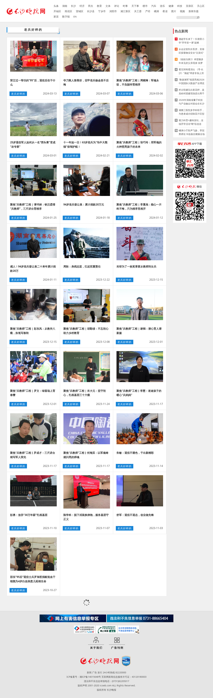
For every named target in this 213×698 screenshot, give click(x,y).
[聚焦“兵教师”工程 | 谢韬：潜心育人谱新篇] (139, 305)
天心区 (201, 5)
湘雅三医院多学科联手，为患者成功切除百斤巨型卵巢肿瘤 (191, 112)
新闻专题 (194, 11)
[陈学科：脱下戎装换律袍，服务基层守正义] (86, 492)
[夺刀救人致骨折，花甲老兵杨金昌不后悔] (86, 57)
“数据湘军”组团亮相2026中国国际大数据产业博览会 (191, 81)
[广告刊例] (116, 643)
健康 (171, 5)
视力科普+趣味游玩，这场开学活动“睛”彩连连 (191, 122)
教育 (99, 5)
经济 (82, 5)
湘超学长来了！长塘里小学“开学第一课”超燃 (191, 40)
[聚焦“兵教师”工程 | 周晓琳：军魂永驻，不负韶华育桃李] (139, 57)
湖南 (64, 5)
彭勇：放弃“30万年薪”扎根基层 (28, 515)
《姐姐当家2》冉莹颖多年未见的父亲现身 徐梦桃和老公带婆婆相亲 (191, 61)
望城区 (79, 11)
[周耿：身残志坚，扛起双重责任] (86, 243)
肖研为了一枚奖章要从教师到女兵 (136, 266)
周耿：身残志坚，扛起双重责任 (82, 266)
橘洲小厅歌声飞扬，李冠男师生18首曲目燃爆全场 (192, 132)
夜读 (165, 11)
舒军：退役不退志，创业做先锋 (135, 515)
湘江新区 (125, 11)
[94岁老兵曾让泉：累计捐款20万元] (86, 181)
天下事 (135, 5)
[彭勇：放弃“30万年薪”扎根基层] (33, 492)
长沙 (73, 5)
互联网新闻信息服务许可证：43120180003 (124, 676)
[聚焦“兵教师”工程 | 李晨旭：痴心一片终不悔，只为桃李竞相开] (139, 181)
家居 (56, 16)
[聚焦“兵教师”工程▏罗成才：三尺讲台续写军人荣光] (33, 430)
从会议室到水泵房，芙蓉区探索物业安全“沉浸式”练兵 (191, 51)
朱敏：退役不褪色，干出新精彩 (135, 453)
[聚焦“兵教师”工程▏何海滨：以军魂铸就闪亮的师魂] (86, 430)
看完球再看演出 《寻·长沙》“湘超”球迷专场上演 (191, 71)
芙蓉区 (189, 5)
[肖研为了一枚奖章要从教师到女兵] (139, 243)
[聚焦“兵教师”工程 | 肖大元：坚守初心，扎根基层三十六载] (86, 367)
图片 (173, 11)
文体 (108, 5)
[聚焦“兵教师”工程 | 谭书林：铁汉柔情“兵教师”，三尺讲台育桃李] (33, 181)
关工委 (138, 11)
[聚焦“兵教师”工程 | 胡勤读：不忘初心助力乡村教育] (86, 305)
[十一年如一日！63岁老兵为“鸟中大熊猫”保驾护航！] (86, 119)
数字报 (66, 16)
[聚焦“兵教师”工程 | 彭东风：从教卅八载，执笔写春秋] (33, 305)
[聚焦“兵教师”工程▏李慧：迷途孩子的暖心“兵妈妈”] (139, 367)
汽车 (153, 5)
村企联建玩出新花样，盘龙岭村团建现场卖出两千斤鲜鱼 (191, 91)
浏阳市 (113, 11)
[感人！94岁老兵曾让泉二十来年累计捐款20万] (33, 243)
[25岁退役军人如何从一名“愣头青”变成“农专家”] (33, 119)
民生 (90, 5)
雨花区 (68, 11)
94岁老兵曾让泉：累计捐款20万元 (83, 204)
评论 (116, 5)
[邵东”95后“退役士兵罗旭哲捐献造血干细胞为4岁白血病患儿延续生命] (33, 554)
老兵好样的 (18, 93)
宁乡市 (102, 11)
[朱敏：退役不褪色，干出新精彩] (139, 430)
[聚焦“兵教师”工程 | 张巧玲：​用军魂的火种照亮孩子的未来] (139, 119)
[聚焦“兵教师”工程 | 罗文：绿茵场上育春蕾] (33, 367)
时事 (125, 5)
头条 (56, 5)
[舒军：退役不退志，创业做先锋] (139, 492)
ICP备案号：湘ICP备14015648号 (84, 676)
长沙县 (91, 11)
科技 (179, 5)
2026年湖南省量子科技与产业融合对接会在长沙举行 (191, 101)
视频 (182, 11)
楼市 (145, 5)
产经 (147, 11)
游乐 (162, 5)
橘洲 (156, 11)
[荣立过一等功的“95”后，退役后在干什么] (33, 57)
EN (75, 16)
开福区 (57, 11)
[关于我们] (96, 643)
